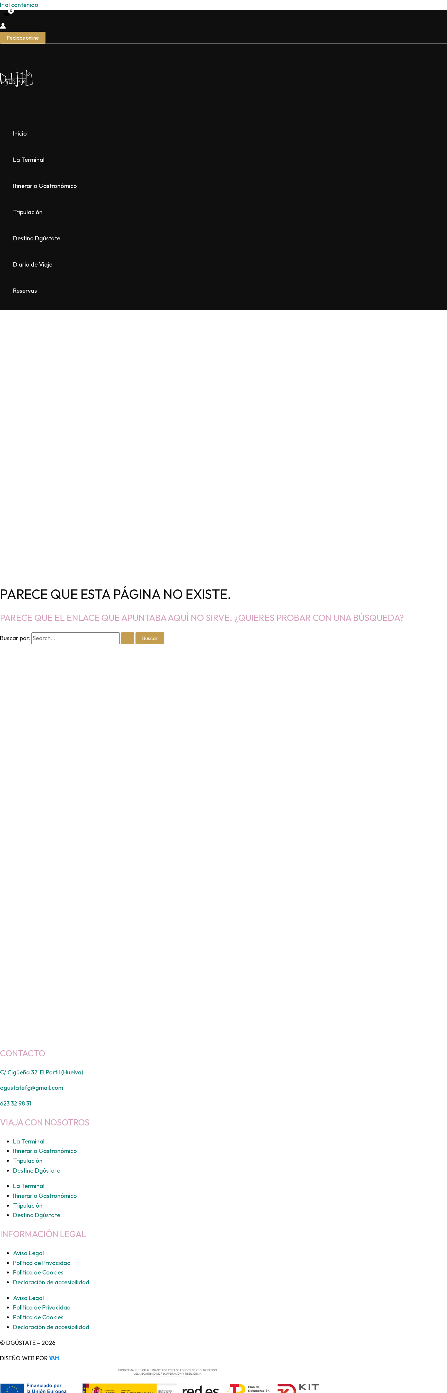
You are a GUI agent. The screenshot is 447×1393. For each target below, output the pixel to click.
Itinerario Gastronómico (45, 186)
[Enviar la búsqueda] (127, 638)
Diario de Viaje (32, 264)
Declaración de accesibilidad (51, 1282)
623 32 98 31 (15, 1103)
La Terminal (29, 159)
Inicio (20, 133)
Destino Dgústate (36, 238)
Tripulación (28, 212)
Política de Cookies (38, 1272)
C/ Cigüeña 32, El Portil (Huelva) (41, 1072)
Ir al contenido (19, 5)
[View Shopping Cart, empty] (6, 16)
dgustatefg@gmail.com (31, 1087)
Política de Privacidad (42, 1263)
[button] (22, 38)
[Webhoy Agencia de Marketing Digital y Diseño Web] (66, 1358)
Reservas (25, 290)
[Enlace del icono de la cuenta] (3, 27)
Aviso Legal (28, 1253)
